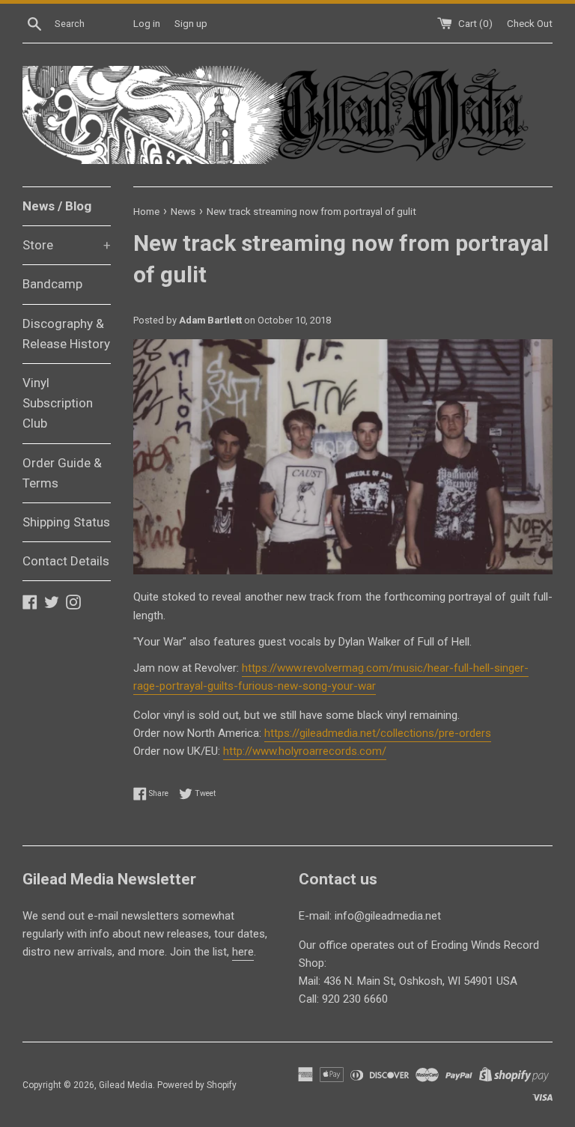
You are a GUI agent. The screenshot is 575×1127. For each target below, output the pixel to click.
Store (66, 244)
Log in (146, 23)
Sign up (190, 23)
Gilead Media (126, 1085)
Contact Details (65, 560)
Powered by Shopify (197, 1085)
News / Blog (56, 205)
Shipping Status (66, 521)
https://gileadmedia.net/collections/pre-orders (377, 733)
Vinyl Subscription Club (57, 403)
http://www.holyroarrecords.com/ (304, 751)
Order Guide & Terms (62, 472)
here (243, 952)
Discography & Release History (66, 333)
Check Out (530, 23)
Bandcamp (52, 283)
